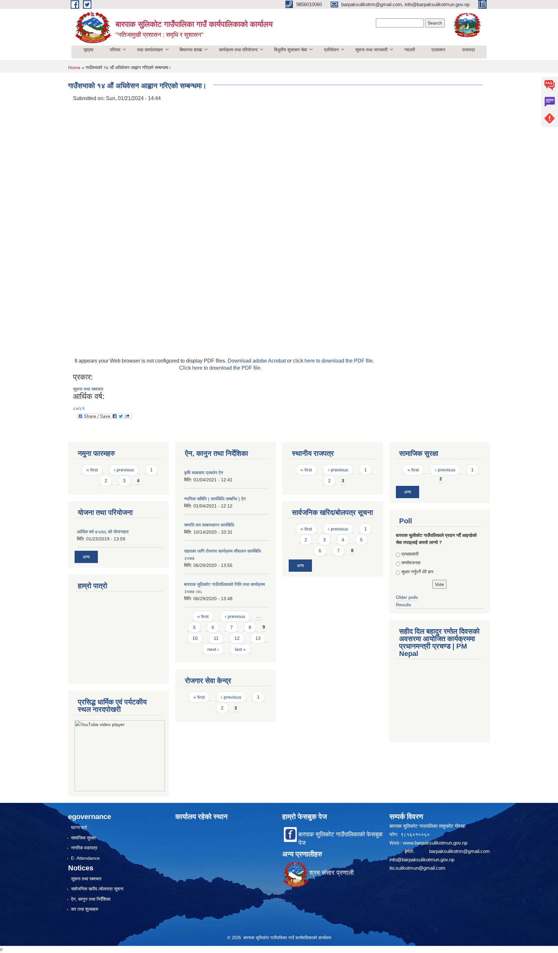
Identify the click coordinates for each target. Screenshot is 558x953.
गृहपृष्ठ (88, 49)
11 (216, 638)
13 (258, 638)
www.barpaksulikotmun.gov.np (436, 842)
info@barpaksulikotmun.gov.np (421, 859)
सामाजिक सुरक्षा (83, 837)
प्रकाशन (438, 49)
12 (237, 638)
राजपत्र (468, 49)
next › (213, 649)
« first (92, 469)
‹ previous (124, 469)
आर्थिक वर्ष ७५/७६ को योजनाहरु (103, 531)
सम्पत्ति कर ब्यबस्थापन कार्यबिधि (209, 525)
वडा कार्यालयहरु (150, 49)
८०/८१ (79, 408)
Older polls (407, 597)
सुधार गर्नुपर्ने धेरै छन (417, 571)
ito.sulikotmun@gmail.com (417, 868)
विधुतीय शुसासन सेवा (290, 49)
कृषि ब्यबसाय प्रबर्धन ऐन (203, 472)
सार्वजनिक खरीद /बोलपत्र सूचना (97, 888)
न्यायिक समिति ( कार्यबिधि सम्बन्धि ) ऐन (215, 498)
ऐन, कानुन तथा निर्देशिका (90, 899)
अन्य (86, 556)
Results (403, 604)
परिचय (115, 49)
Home (74, 67)
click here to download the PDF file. (333, 361)
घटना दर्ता (79, 827)
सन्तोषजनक (410, 562)
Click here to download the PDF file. (220, 368)
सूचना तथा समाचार (88, 389)
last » (240, 649)
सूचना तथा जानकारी (371, 49)
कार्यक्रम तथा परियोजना (238, 49)
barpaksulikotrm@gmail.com (459, 851)
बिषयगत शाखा (191, 49)
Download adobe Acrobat (257, 361)
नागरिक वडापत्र (84, 847)
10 (195, 638)
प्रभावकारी (409, 554)
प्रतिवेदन (331, 49)
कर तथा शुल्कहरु (84, 909)
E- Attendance (85, 858)
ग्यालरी (409, 49)
